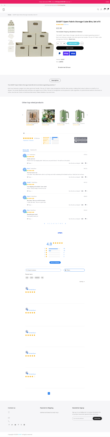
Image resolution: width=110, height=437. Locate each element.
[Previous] (18, 39)
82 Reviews (66, 24)
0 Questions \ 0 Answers (28, 140)
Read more (72, 39)
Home (9, 15)
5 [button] (61, 393)
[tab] (26, 150)
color (31, 277)
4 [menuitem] (53, 223)
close (107, 1)
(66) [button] (50, 137)
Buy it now (70, 48)
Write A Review (55, 262)
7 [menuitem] (58, 223)
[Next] (51, 39)
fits (42, 277)
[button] (22, 115)
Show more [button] (48, 277)
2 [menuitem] (49, 223)
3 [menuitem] (51, 223)
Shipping (66, 32)
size (27, 277)
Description (55, 80)
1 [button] (48, 393)
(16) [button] (50, 138)
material (37, 277)
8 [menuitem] (60, 223)
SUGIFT (63, 59)
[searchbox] (43, 270)
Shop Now (62, 5)
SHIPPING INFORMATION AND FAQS (49, 412)
